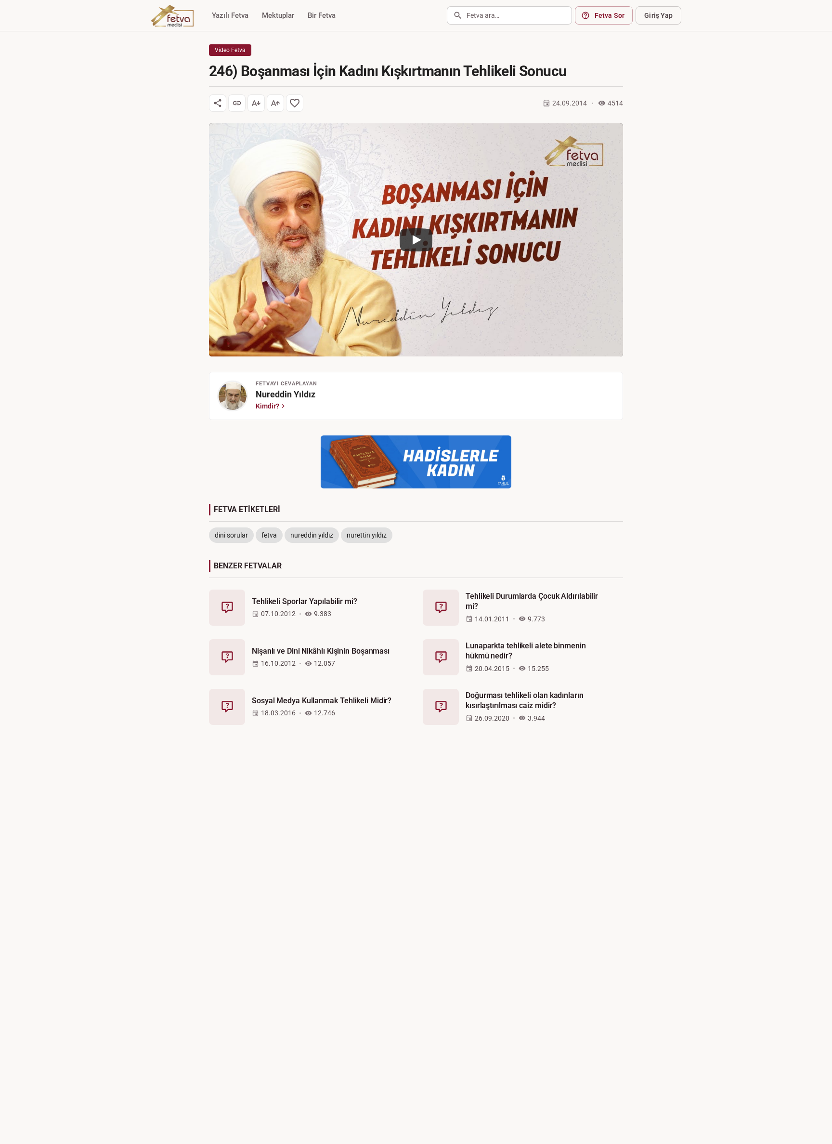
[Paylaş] (217, 103)
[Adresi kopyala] (237, 103)
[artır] (275, 103)
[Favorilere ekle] (294, 103)
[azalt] (256, 103)
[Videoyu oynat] (416, 239)
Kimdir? (267, 406)
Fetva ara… (483, 15)
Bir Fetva (322, 15)
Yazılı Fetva (230, 15)
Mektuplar (278, 15)
